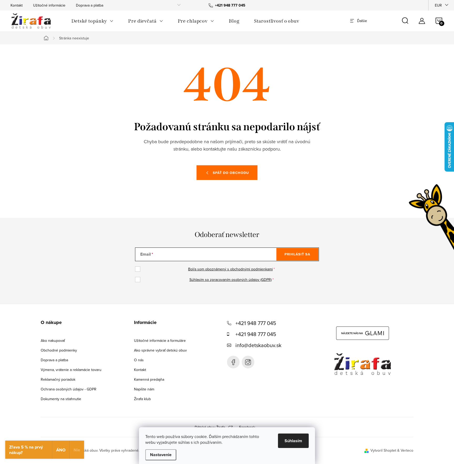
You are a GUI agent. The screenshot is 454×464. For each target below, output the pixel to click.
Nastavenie (161, 455)
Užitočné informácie (49, 5)
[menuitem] (92, 21)
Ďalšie (362, 20)
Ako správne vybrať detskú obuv (160, 350)
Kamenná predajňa (149, 379)
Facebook (233, 362)
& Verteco (404, 450)
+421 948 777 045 (255, 323)
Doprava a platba (89, 5)
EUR (438, 5)
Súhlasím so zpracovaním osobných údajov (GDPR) (230, 279)
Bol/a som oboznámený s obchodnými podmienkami (230, 269)
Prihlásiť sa (297, 254)
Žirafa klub (142, 398)
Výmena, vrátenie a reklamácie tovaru (71, 369)
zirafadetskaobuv (248, 362)
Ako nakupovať (53, 340)
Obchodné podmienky (59, 350)
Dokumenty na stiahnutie (61, 398)
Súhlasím (293, 441)
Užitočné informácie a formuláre (160, 340)
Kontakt (17, 5)
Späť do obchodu (231, 172)
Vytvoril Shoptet (383, 450)
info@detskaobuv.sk (258, 345)
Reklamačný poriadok (58, 379)
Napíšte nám (144, 389)
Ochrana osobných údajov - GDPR (68, 389)
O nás (139, 360)
